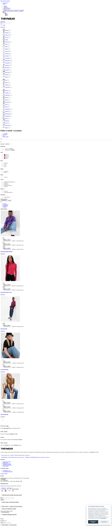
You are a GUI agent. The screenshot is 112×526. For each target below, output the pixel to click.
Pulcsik (6, 37)
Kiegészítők (7, 125)
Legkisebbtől (5, 205)
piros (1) (7, 155)
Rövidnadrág (7, 60)
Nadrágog (7, 111)
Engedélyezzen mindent (93, 522)
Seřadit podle (4, 200)
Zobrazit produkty (4, 199)
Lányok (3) (6, 171)
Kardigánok (7, 95)
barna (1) (7, 157)
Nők (4, 21)
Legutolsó (4, 203)
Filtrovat (9, 200)
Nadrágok (7, 53)
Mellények (7, 41)
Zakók (6, 99)
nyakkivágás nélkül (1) (8, 192)
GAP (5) (5, 177)
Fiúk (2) (5, 172)
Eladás (6, 76)
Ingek (6, 44)
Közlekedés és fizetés (7, 461)
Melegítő (7, 55)
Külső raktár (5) (7, 197)
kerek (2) (6, 191)
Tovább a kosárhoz (6, 0)
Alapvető (7, 69)
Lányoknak (7, 87)
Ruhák (6, 48)
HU (5, 12)
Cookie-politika (6, 465)
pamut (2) (6, 183)
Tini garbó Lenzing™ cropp (6, 292)
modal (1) (6, 186)
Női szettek (7, 58)
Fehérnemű (7, 62)
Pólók (6, 46)
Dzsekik (6, 30)
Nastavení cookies (15, 489)
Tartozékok (7, 65)
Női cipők (7, 67)
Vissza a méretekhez (5, 512)
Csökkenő (5, 206)
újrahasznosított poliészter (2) (9, 181)
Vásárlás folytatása (5, 506)
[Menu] (6, 25)
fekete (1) (7, 154)
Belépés (2, 499)
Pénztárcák (7, 120)
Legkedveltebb (5, 204)
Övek (6, 123)
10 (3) (5, 164)
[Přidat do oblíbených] (0, 254)
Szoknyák (7, 51)
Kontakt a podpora (3, 473)
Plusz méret (7, 72)
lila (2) (6, 158)
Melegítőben (7, 109)
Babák (6, 82)
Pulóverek (7, 34)
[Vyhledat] (1, 24)
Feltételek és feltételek (7, 463)
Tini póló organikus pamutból (6, 251)
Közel (1, 0)
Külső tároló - (10, 150)
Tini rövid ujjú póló (4, 369)
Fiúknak (6, 84)
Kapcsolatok (5, 2)
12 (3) (5, 166)
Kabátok (6, 32)
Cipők (6, 118)
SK (7, 15)
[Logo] (7, 20)
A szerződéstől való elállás (7, 471)
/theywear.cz (9, 487)
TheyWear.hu (3, 489)
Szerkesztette (103, 518)
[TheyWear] (6, 450)
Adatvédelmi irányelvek (7, 464)
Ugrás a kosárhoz (13, 524)
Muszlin (6, 74)
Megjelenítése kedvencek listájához (16, 506)
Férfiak (1, 21)
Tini (6, 80)
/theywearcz (3, 487)
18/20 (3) (6, 163)
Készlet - (9, 148)
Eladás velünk (5, 462)
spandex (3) (6, 184)
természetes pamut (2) (8, 185)
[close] (0, 26)
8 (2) (5, 165)
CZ (7, 13)
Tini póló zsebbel (3, 328)
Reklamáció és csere (6, 470)
